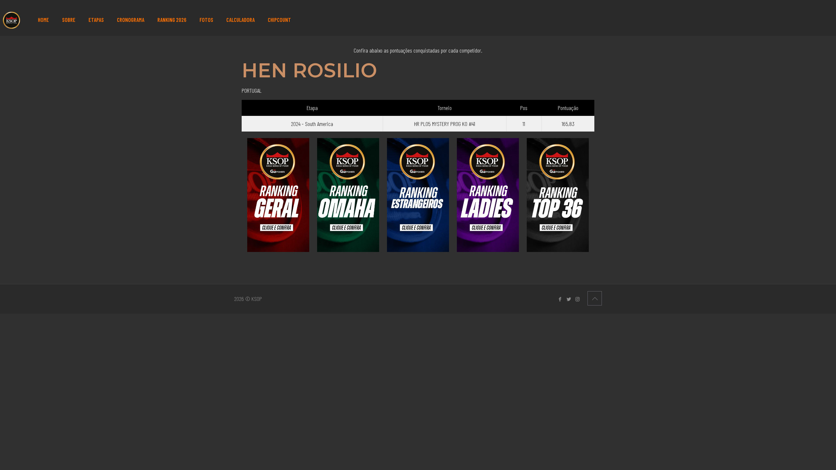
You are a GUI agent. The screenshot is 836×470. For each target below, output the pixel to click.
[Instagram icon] (577, 299)
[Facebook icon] (559, 299)
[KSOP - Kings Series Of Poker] (11, 19)
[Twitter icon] (568, 299)
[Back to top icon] (594, 298)
